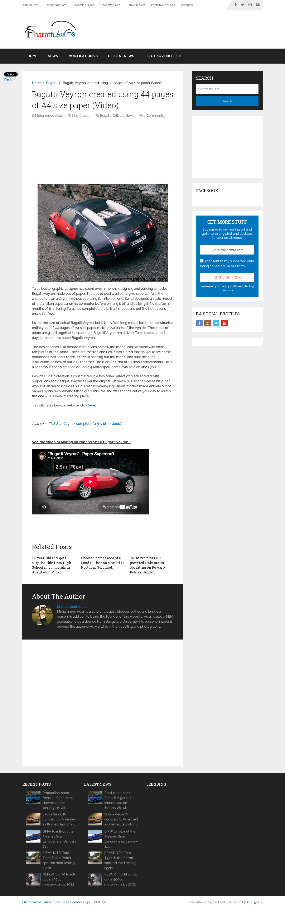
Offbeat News (121, 56)
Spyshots (187, 4)
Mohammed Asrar (49, 116)
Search (227, 101)
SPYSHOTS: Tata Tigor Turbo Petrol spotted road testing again (59, 860)
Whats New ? (30, 4)
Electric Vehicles (161, 56)
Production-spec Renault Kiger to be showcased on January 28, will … (58, 800)
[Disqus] (103, 703)
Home (32, 56)
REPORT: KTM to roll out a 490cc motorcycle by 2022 (59, 879)
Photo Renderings (163, 4)
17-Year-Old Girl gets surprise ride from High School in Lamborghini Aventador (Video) (51, 565)
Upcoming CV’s (110, 4)
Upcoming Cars (56, 4)
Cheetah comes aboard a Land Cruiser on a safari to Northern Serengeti (102, 562)
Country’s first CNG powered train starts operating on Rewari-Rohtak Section (147, 565)
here (91, 405)
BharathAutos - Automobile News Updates (52, 902)
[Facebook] (199, 323)
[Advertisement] (187, 23)
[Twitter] (216, 323)
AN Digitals (254, 902)
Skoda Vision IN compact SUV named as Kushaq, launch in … (59, 819)
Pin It (8, 80)
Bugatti (105, 116)
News (53, 56)
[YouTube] (224, 323)
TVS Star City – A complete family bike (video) (85, 424)
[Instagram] (207, 323)
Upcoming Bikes (83, 4)
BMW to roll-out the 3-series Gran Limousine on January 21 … (59, 838)
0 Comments (154, 116)
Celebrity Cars (135, 4)
